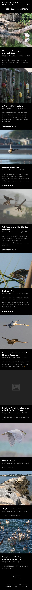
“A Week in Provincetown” (13, 509)
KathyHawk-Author (8, 56)
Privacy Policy (8, 586)
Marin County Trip (10, 168)
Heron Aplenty (8, 461)
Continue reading (9, 126)
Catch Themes (23, 586)
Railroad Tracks (9, 291)
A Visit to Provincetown (12, 106)
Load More (16, 577)
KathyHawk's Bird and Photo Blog (20, 584)
